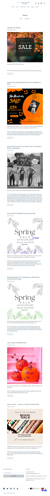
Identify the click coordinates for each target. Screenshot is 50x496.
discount (33, 131)
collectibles (22, 197)
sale (28, 198)
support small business (17, 329)
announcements (21, 70)
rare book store (33, 197)
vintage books (13, 201)
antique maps (16, 195)
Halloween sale (23, 133)
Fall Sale (9, 133)
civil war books (39, 195)
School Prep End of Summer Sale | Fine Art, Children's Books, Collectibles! (24, 147)
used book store (31, 329)
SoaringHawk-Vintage (10, 493)
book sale (27, 70)
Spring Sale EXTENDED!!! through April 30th (21, 213)
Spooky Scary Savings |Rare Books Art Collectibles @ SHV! (24, 83)
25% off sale (14, 131)
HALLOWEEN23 (30, 133)
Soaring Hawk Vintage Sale (35, 70)
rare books (39, 197)
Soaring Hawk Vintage (12, 134)
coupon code (27, 131)
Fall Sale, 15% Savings (13, 28)
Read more (10, 73)
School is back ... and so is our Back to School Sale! (23, 404)
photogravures (10, 263)
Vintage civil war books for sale (23, 201)
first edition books (15, 133)
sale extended (26, 263)
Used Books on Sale (31, 200)
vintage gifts (32, 201)
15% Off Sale (14, 70)
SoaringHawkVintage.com (34, 134)
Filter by (21, 18)
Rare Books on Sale (38, 133)
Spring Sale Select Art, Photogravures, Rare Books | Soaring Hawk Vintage (23, 278)
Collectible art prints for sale (13, 197)
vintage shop (39, 201)
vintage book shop (13, 330)
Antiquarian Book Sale (16, 194)
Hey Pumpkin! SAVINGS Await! (17, 343)
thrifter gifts (25, 329)
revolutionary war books (21, 198)
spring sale (9, 265)
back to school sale (32, 451)
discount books (38, 131)
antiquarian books (25, 194)
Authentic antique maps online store (27, 195)
